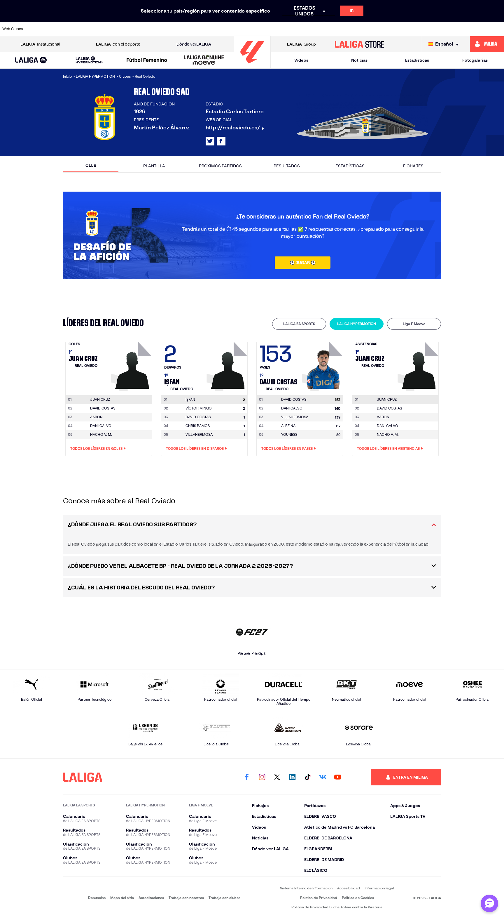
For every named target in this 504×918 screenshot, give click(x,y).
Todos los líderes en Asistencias (388, 448)
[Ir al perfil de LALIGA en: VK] (322, 777)
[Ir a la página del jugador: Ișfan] (227, 365)
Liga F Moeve (414, 324)
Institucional (40, 44)
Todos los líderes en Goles (96, 448)
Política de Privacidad (318, 898)
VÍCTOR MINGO (199, 408)
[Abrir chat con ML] (489, 903)
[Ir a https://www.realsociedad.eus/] (425, 29)
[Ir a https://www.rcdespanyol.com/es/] (353, 29)
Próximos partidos (220, 166)
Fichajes (413, 166)
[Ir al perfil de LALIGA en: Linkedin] (292, 777)
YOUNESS (289, 434)
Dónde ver (193, 44)
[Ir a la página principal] (252, 65)
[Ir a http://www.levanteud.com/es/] (234, 29)
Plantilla (154, 166)
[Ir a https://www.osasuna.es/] (90, 29)
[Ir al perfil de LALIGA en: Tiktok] (307, 777)
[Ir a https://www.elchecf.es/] (162, 29)
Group (301, 44)
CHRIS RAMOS (198, 426)
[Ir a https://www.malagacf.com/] (257, 29)
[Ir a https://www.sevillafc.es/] (449, 29)
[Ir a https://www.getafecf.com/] (210, 29)
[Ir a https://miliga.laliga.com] (487, 44)
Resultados (287, 166)
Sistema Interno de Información (306, 888)
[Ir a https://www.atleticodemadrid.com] (66, 29)
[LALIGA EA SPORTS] (31, 60)
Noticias (359, 60)
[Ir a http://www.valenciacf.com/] (473, 29)
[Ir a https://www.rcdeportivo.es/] (329, 29)
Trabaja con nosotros (186, 898)
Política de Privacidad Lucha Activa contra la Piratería (336, 907)
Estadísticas (417, 60)
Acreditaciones (151, 898)
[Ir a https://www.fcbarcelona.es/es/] (186, 29)
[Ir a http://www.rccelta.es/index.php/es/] (114, 29)
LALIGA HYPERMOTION (356, 324)
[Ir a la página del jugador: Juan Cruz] (132, 365)
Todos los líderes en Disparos (195, 448)
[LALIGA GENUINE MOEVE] (204, 60)
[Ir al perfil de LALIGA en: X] (210, 141)
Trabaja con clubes (224, 898)
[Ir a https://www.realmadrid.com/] (401, 29)
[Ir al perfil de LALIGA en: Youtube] (337, 777)
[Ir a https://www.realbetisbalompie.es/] (377, 29)
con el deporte (118, 44)
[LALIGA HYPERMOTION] (89, 60)
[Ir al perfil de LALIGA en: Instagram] (262, 777)
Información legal (379, 888)
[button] (31, 60)
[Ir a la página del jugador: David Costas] (323, 365)
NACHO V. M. (101, 434)
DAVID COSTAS (102, 408)
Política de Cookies (358, 898)
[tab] (299, 324)
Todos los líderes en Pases (287, 448)
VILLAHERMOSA (199, 434)
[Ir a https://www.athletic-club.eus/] (42, 29)
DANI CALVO (100, 426)
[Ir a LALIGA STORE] (359, 44)
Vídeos (301, 60)
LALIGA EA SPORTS (299, 324)
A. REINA (288, 426)
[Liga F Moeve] (146, 60)
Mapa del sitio (122, 898)
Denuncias (97, 898)
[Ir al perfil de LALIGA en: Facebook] (247, 777)
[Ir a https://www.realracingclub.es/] (281, 29)
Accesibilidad (348, 888)
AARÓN (96, 417)
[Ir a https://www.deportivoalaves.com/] (138, 29)
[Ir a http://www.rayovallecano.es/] (305, 29)
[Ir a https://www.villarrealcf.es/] (497, 29)
